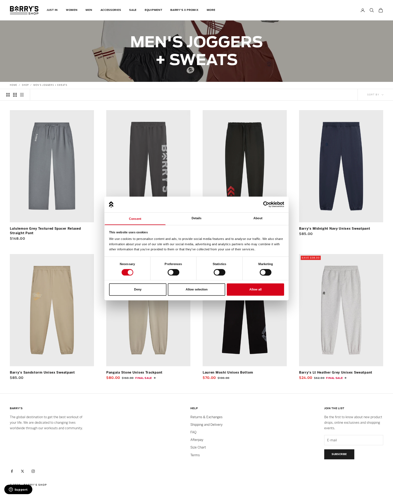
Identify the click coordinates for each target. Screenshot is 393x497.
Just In (52, 10)
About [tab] (257, 218)
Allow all (255, 289)
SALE (133, 10)
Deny (137, 289)
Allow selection (197, 289)
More (211, 10)
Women (72, 10)
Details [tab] (197, 218)
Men (89, 10)
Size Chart (198, 447)
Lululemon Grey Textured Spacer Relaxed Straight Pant (45, 230)
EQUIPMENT (153, 10)
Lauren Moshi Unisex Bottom (228, 372)
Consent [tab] (135, 218)
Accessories (111, 10)
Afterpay (196, 440)
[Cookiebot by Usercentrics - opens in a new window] (266, 204)
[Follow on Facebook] (12, 471)
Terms (195, 455)
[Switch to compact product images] (22, 94)
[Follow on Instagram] (33, 471)
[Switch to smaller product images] (15, 94)
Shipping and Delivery (206, 424)
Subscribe (339, 454)
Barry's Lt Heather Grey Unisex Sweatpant (335, 372)
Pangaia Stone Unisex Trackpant (134, 372)
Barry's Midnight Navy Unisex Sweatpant (334, 228)
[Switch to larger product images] (8, 94)
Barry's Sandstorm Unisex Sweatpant (42, 372)
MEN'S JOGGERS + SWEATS (50, 85)
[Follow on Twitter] (22, 471)
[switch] (173, 272)
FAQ (193, 432)
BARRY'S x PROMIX (184, 10)
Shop (25, 85)
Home (13, 85)
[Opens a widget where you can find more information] (18, 490)
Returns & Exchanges (206, 417)
